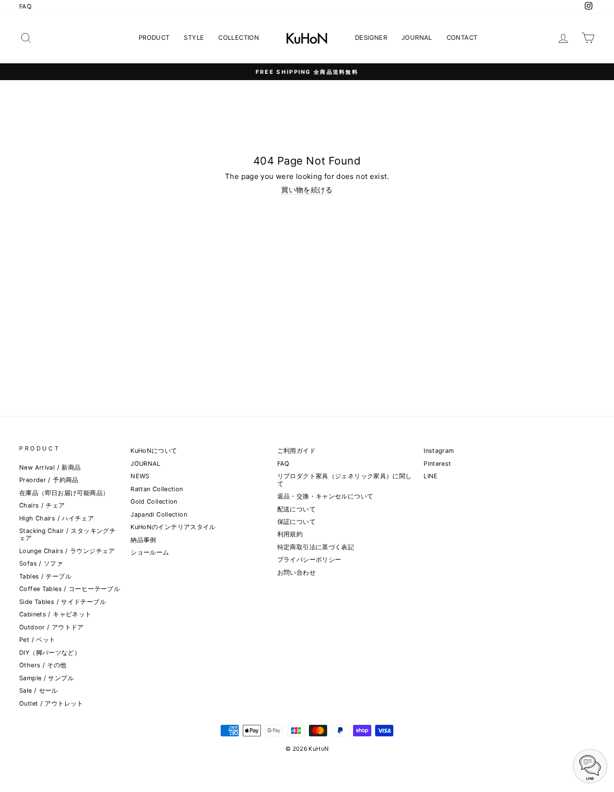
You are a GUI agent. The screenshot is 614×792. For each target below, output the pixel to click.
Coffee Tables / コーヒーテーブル (69, 588)
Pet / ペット (37, 639)
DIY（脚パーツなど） (50, 652)
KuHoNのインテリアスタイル (173, 527)
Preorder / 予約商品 (49, 480)
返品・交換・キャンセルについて (325, 496)
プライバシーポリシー (309, 559)
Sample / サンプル (46, 678)
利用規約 (290, 534)
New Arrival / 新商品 (50, 467)
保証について (296, 521)
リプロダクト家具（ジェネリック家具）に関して (344, 480)
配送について (296, 509)
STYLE (194, 37)
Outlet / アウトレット (51, 703)
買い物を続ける (307, 190)
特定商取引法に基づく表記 (315, 547)
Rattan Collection (156, 489)
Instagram (439, 450)
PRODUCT (154, 37)
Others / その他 (43, 665)
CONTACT (462, 37)
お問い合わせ (296, 572)
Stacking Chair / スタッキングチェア (67, 534)
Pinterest (437, 463)
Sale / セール (38, 690)
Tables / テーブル (45, 576)
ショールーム (149, 552)
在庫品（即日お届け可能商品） (64, 492)
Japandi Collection (158, 514)
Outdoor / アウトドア (51, 627)
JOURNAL (416, 37)
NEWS (140, 476)
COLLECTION (238, 37)
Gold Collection (153, 501)
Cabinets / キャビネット (55, 614)
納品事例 (143, 540)
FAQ (25, 6)
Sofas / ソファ (41, 563)
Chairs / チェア (42, 505)
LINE (431, 476)
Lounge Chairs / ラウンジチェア (67, 551)
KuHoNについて (153, 450)
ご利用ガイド (296, 450)
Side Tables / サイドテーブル (62, 601)
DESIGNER (371, 37)
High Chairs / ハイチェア (56, 518)
